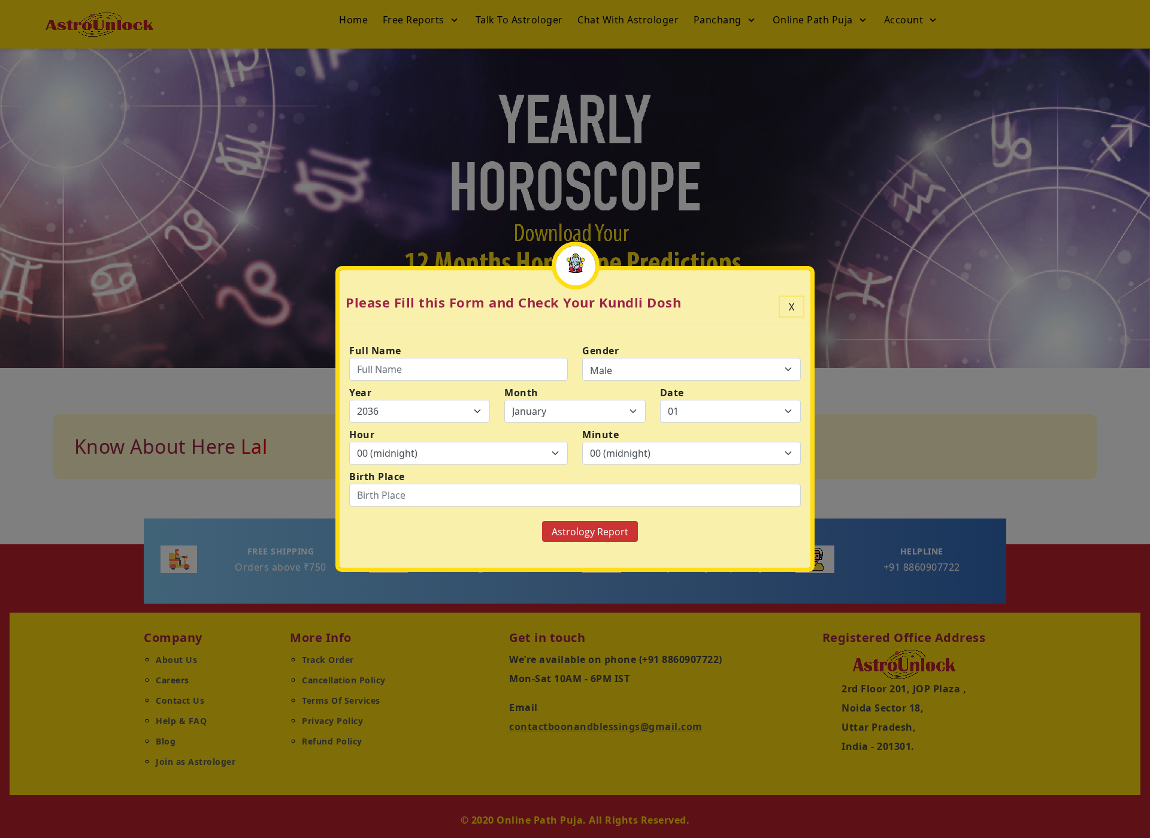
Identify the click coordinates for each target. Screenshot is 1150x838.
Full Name (375, 350)
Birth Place (377, 476)
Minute (600, 434)
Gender (600, 350)
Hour (361, 434)
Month (521, 392)
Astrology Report (590, 531)
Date (672, 392)
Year (360, 392)
